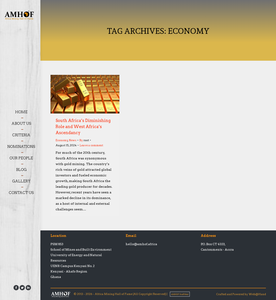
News (72, 140)
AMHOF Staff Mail (180, 294)
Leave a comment (91, 145)
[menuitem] (21, 112)
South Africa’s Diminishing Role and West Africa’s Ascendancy (83, 126)
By (84, 140)
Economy (62, 140)
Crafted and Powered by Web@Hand (241, 294)
